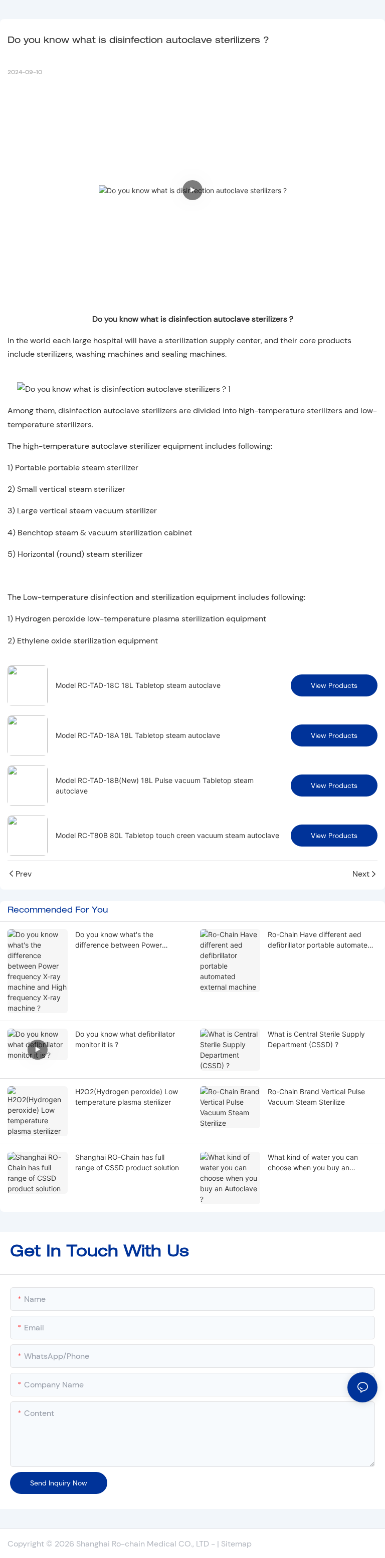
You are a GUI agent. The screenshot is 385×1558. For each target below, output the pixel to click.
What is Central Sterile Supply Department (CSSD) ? (316, 1039)
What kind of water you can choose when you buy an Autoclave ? (313, 1163)
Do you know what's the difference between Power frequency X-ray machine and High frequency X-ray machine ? (127, 940)
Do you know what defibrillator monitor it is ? (125, 1039)
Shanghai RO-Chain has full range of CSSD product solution (127, 1162)
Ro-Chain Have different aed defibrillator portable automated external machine (320, 940)
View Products (334, 685)
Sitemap (236, 1543)
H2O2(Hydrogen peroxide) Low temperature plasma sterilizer (126, 1096)
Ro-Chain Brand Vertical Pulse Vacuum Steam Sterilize (316, 1096)
